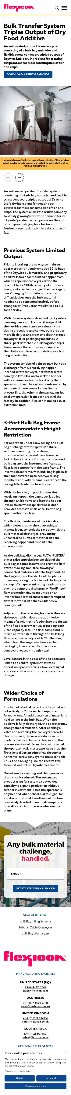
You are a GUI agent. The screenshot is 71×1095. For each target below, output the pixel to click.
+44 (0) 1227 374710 (35, 1018)
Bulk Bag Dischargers (36, 933)
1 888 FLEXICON (35, 987)
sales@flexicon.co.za (36, 1037)
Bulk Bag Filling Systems (35, 921)
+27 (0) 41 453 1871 (35, 1034)
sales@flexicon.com (35, 990)
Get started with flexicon (35, 888)
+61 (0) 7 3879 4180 (35, 1003)
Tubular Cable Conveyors (35, 927)
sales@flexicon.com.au (35, 1006)
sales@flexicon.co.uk (35, 1021)
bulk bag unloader (37, 195)
